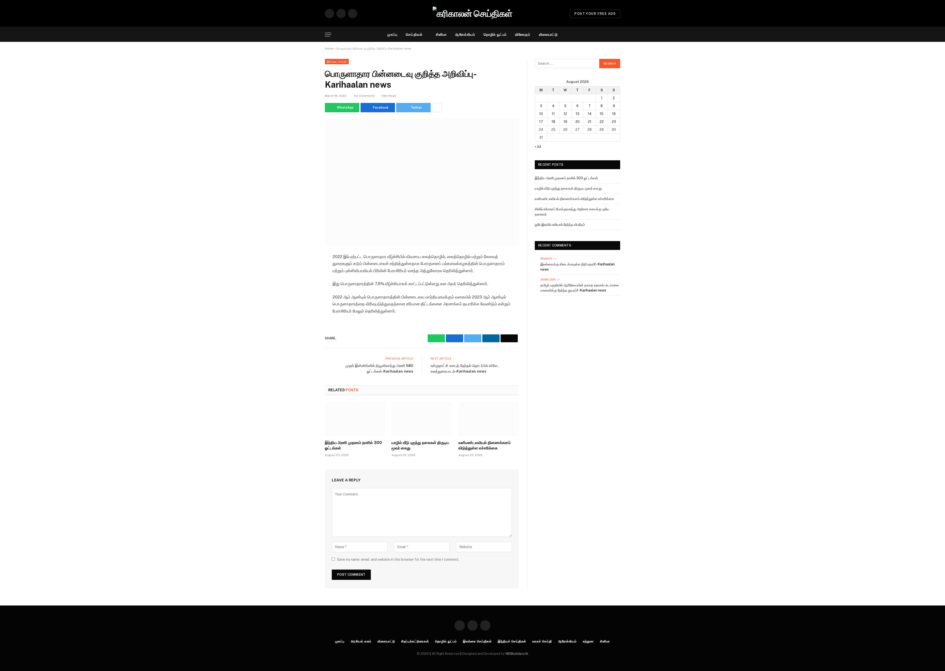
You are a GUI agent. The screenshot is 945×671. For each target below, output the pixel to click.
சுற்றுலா (588, 641)
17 (541, 122)
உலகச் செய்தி (542, 641)
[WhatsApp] (308, 270)
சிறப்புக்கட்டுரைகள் (415, 641)
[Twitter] (308, 295)
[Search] (618, 34)
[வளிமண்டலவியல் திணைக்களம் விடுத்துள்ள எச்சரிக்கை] (488, 419)
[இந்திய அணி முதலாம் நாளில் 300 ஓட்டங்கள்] (355, 419)
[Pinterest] (308, 320)
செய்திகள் (414, 34)
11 (553, 114)
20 (577, 122)
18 (553, 122)
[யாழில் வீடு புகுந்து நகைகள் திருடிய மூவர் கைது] (422, 419)
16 (614, 114)
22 (602, 122)
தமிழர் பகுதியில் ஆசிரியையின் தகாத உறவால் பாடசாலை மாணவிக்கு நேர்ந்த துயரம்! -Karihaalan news (579, 287)
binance (546, 258)
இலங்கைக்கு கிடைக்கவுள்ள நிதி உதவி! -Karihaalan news (577, 266)
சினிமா (441, 34)
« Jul (538, 146)
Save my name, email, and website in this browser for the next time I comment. (398, 559)
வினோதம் (522, 34)
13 (577, 114)
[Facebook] (308, 282)
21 (589, 122)
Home (329, 48)
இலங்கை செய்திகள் (477, 641)
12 (565, 114)
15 (601, 114)
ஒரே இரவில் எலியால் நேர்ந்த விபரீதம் (560, 225)
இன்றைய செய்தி (337, 61)
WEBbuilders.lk (516, 653)
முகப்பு (392, 34)
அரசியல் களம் (361, 641)
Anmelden (548, 279)
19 (565, 122)
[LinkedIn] (308, 307)
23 (614, 122)
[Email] (308, 332)
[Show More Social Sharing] (437, 107)
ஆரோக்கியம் (465, 34)
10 (541, 114)
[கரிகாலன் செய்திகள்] (472, 13)
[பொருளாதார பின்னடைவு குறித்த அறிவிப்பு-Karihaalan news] (422, 181)
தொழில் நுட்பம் (495, 34)
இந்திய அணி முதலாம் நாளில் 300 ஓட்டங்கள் (353, 445)
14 (590, 114)
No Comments (364, 96)
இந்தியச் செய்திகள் (512, 641)
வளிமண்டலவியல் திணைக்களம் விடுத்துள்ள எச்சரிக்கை (484, 445)
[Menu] (328, 34)
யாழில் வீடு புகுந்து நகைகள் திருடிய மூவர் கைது (420, 445)
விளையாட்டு (548, 34)
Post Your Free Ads (595, 14)
